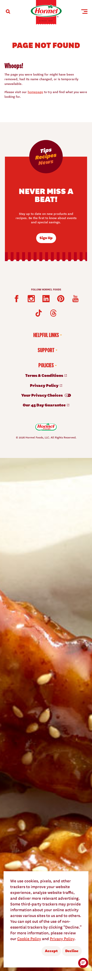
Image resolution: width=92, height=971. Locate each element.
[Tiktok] (38, 313)
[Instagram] (31, 298)
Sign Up (46, 237)
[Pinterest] (61, 298)
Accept (51, 950)
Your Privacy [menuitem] (42, 395)
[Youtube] (75, 298)
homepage (35, 92)
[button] (83, 963)
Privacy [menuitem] (44, 385)
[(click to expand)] (8, 11)
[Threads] (53, 313)
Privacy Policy (62, 938)
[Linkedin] (46, 298)
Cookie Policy (29, 938)
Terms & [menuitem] (44, 375)
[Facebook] (16, 298)
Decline (71, 950)
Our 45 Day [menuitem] (44, 405)
